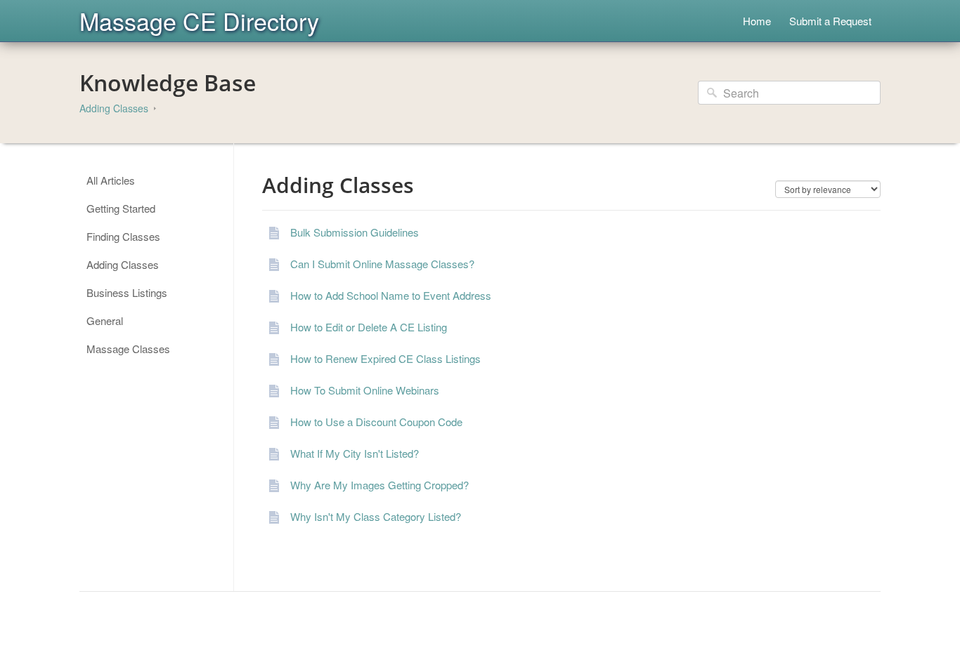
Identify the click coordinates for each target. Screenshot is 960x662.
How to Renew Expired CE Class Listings (385, 358)
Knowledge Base (167, 82)
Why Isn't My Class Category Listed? (375, 516)
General (104, 320)
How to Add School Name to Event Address (390, 295)
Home (757, 20)
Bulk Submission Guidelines (354, 232)
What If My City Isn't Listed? (354, 453)
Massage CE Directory (199, 21)
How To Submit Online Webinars (364, 390)
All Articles (110, 180)
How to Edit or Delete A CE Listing (368, 326)
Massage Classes (128, 348)
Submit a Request (830, 20)
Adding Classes (113, 108)
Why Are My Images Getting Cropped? (379, 484)
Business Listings (126, 292)
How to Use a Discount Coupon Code (376, 421)
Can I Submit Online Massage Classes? (382, 263)
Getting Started (120, 208)
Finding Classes (123, 236)
